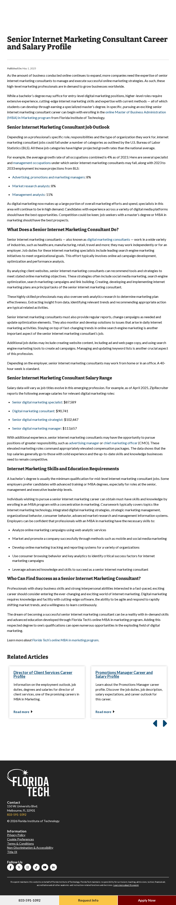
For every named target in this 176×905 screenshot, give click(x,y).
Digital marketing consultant (33, 411)
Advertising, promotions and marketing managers (48, 177)
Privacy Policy (16, 835)
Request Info (88, 900)
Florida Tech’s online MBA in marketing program (65, 640)
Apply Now (147, 900)
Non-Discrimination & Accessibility (30, 847)
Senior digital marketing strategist (37, 419)
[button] (164, 724)
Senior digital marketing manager (36, 428)
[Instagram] (27, 867)
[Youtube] (44, 867)
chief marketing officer (121, 443)
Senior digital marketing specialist (37, 402)
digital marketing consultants (108, 239)
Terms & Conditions (20, 843)
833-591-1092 (16, 814)
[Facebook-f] (10, 867)
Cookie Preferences (20, 839)
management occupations (32, 163)
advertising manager (84, 443)
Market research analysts (31, 186)
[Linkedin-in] (53, 867)
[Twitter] (19, 867)
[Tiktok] (36, 867)
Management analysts (28, 194)
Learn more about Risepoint (126, 885)
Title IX (12, 852)
